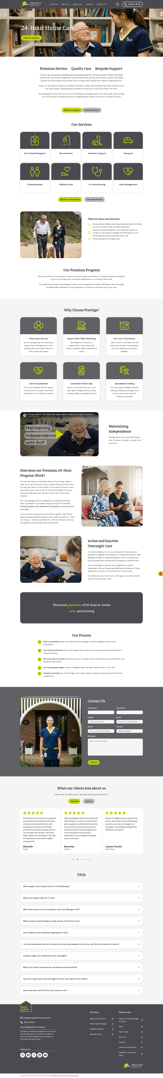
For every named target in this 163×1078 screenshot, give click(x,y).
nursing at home (83, 75)
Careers (122, 1042)
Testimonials (124, 1032)
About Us (122, 1037)
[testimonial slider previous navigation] (73, 859)
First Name (92, 708)
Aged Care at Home (98, 1019)
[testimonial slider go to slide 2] (85, 859)
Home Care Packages (98, 1024)
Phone (90, 727)
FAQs (121, 1027)
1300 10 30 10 (29, 1022)
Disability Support (97, 1029)
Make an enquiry (72, 110)
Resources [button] (77, 4)
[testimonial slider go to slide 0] (78, 859)
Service (119, 727)
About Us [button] (65, 4)
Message (91, 736)
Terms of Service (70, 1075)
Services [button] (54, 4)
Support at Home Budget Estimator (129, 1020)
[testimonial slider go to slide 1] (81, 859)
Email (118, 717)
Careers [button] (89, 4)
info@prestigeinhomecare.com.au (37, 1018)
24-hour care (67, 75)
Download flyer (92, 110)
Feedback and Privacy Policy (127, 1053)
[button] (132, 4)
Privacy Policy (57, 1075)
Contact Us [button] (102, 4)
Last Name (120, 708)
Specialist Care (96, 1034)
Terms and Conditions (127, 1047)
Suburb (91, 717)
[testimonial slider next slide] (90, 859)
